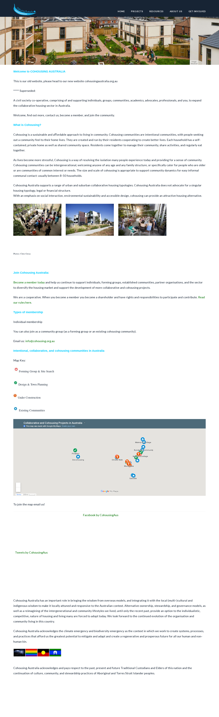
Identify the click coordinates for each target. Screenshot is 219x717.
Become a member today (29, 282)
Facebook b (90, 515)
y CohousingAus (108, 515)
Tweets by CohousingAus (31, 552)
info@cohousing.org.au (40, 341)
